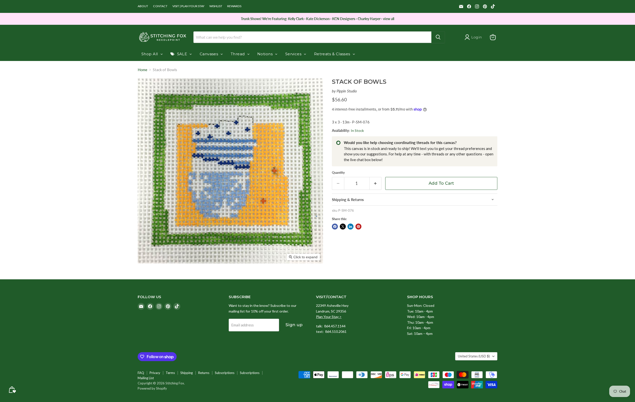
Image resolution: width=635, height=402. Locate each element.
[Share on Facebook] (335, 227)
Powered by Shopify (152, 388)
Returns (203, 373)
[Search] (438, 37)
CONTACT (160, 6)
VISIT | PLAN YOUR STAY (188, 6)
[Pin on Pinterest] (358, 227)
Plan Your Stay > (329, 317)
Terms (170, 373)
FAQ (141, 373)
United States (474, 356)
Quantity (338, 172)
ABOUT (143, 6)
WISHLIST (215, 6)
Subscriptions (224, 373)
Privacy (155, 373)
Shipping (186, 373)
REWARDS (234, 6)
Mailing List (146, 378)
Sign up (294, 324)
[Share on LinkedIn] (350, 227)
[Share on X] (343, 227)
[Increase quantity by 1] (376, 183)
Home (142, 70)
